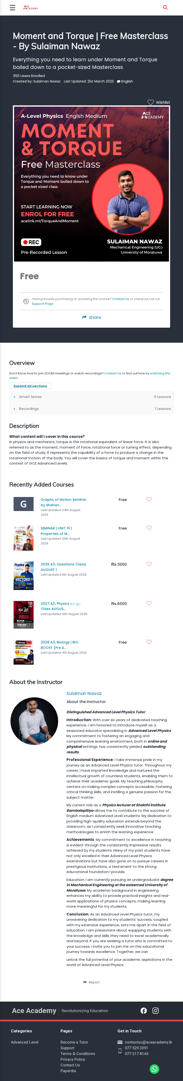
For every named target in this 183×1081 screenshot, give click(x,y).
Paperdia (68, 1071)
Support (67, 1048)
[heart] (150, 499)
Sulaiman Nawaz (84, 693)
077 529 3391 (136, 1048)
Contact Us (120, 299)
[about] (118, 81)
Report (94, 982)
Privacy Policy (73, 1059)
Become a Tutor (74, 1042)
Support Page (42, 303)
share (95, 317)
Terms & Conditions (78, 1053)
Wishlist (163, 102)
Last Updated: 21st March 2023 (89, 81)
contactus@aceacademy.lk (148, 1042)
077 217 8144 (136, 1053)
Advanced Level (24, 1042)
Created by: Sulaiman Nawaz (37, 81)
